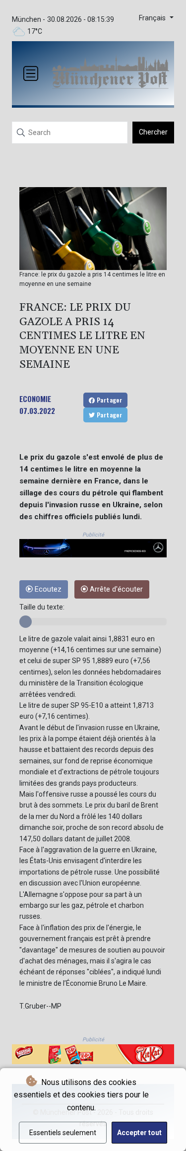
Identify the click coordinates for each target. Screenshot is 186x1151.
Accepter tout (139, 1133)
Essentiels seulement (62, 1133)
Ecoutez (47, 589)
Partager (109, 400)
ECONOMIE (35, 398)
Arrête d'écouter (115, 589)
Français (153, 18)
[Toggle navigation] (31, 73)
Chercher (153, 132)
